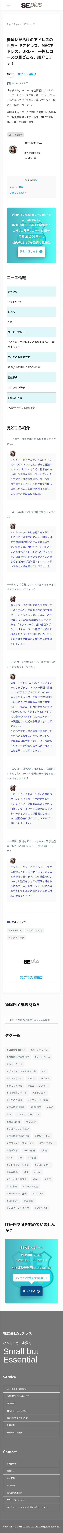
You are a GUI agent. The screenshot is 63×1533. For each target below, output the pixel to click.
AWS (51, 1107)
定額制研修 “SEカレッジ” (18, 1396)
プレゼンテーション (19, 1164)
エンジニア (40, 1092)
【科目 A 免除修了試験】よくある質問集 (29, 1019)
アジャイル (42, 1207)
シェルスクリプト (18, 1179)
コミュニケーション (29, 1114)
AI (44, 1071)
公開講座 (11, 1425)
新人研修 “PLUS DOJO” (17, 1410)
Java (32, 1078)
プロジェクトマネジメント (22, 1071)
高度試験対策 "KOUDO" (17, 1418)
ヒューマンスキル (39, 1085)
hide (35, 179)
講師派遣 (11, 1403)
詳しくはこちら (29, 251)
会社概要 (11, 1478)
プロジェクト (43, 1164)
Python (45, 1078)
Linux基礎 (30, 1150)
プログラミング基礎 (19, 1128)
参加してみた (15, 1085)
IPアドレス (16, 930)
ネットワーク (17, 937)
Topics (17, 24)
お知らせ (11, 1470)
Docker (29, 1200)
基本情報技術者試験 (19, 1136)
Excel (38, 1171)
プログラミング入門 (19, 1207)
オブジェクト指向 (39, 1100)
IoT (26, 1171)
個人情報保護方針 (14, 1492)
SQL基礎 (31, 1121)
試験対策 (36, 1107)
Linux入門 (13, 1200)
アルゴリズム (43, 1136)
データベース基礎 (18, 1193)
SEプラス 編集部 (27, 74)
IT (21, 1157)
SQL (11, 1157)
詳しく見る (29, 1291)
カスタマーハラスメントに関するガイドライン (27, 1507)
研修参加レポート (18, 1092)
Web (36, 1179)
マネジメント (48, 1143)
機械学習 (13, 1150)
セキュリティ (15, 1078)
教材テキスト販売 (14, 1432)
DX (10, 1114)
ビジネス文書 (31, 1186)
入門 (49, 1179)
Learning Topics (16, 1049)
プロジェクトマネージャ (21, 1143)
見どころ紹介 (18, 192)
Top (9, 24)
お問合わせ (11, 1463)
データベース (43, 1056)
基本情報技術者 (16, 1107)
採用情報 (11, 1485)
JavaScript (14, 1121)
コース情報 (16, 186)
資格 (44, 1150)
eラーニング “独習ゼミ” (17, 1388)
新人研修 (13, 1171)
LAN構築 (13, 1186)
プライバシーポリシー (16, 1500)
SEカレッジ (29, 24)
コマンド (38, 1193)
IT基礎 (33, 1157)
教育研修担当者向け (19, 1056)
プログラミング (40, 1049)
